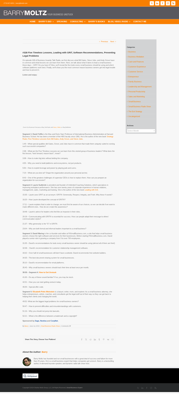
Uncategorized (134, 116)
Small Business (134, 101)
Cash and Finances (136, 62)
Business (132, 52)
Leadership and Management (139, 87)
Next (112, 41)
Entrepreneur (133, 77)
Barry (26, 326)
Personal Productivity (136, 92)
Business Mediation (136, 57)
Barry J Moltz (57, 127)
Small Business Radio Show (50, 326)
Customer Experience (137, 67)
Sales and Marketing (136, 96)
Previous (104, 41)
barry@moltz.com (21, 3)
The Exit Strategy (135, 111)
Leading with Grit (91, 190)
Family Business (135, 82)
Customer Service (135, 72)
